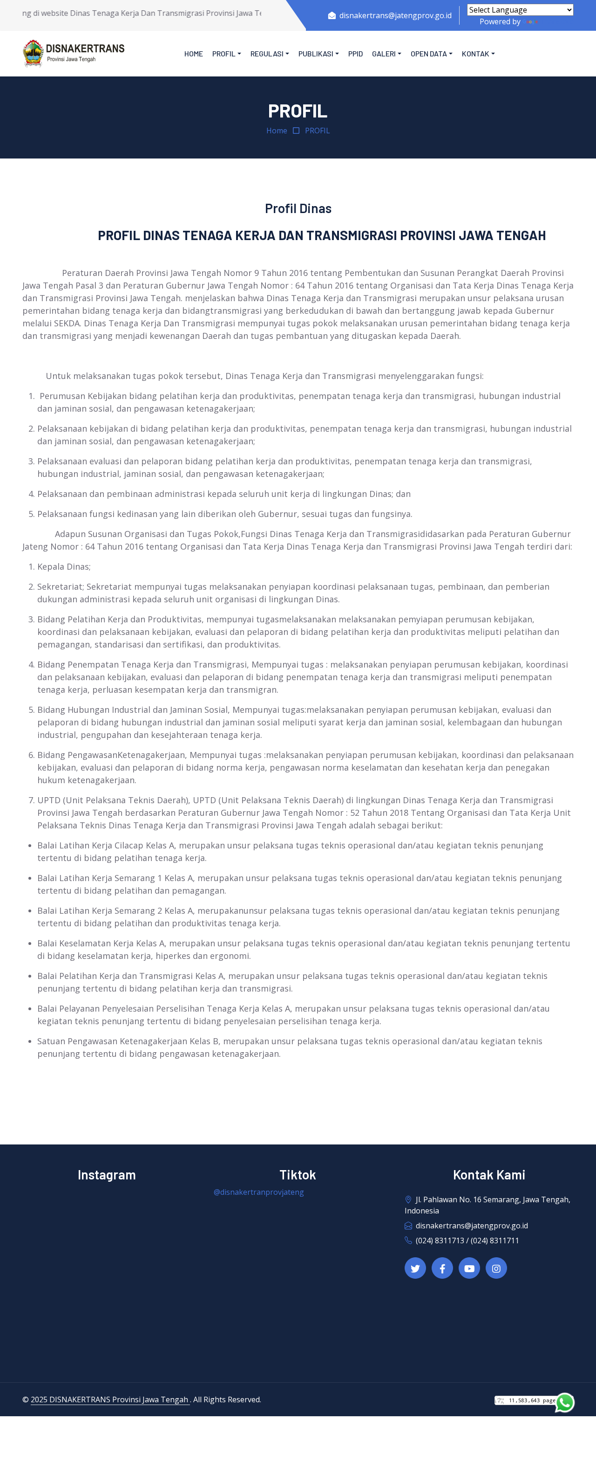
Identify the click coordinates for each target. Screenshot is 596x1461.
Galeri (384, 53)
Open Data (429, 53)
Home (193, 53)
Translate (557, 21)
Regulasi (267, 53)
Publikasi (315, 53)
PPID (355, 53)
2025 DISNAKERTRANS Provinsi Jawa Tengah (110, 1399)
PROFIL (317, 130)
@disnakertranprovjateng (259, 1192)
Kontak (475, 53)
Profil (224, 53)
